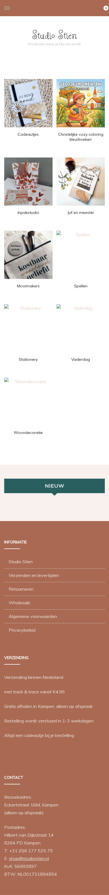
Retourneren (21, 589)
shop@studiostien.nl (29, 858)
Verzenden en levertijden (34, 575)
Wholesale (19, 602)
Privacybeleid (22, 630)
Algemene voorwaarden (33, 616)
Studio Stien (54, 34)
